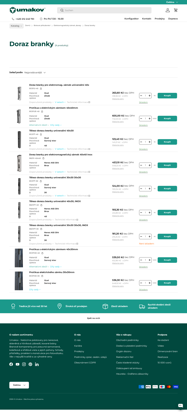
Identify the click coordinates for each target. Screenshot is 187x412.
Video (161, 345)
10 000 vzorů (164, 362)
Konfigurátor (131, 18)
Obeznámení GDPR (85, 362)
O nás (77, 340)
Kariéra (78, 345)
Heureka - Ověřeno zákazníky (132, 373)
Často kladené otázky (127, 362)
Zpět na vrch (93, 318)
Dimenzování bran (168, 351)
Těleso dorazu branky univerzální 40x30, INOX (55, 201)
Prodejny (160, 18)
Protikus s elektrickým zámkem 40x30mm (53, 249)
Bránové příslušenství (42, 25)
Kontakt (146, 18)
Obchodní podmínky (127, 340)
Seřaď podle (16, 72)
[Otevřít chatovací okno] (180, 406)
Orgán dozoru (123, 351)
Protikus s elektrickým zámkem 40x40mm (53, 107)
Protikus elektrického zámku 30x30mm (52, 272)
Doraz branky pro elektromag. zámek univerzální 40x (59, 85)
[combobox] (104, 10)
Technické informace (77, 102)
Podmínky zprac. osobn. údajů (90, 357)
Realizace (163, 357)
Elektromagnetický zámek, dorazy (68, 25)
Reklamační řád (124, 357)
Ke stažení (163, 340)
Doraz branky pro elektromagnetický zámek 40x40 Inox (60, 154)
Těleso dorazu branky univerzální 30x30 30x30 (55, 177)
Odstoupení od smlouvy (129, 368)
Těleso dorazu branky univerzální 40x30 (51, 130)
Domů (27, 25)
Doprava (173, 18)
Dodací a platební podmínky (131, 345)
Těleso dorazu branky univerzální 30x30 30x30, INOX (58, 225)
